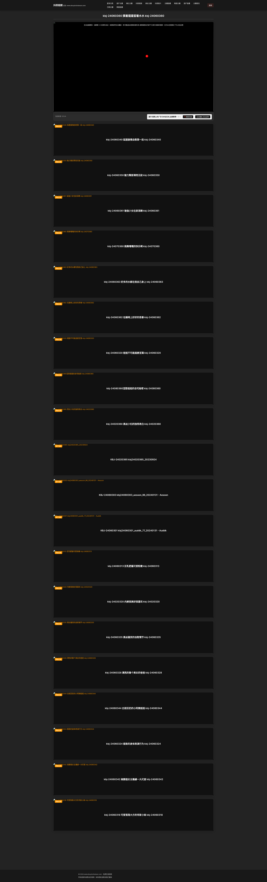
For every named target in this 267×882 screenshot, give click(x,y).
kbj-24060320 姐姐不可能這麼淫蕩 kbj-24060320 (133, 353)
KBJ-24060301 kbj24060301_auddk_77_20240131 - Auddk (134, 530)
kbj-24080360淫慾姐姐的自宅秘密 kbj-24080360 (133, 388)
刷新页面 (189, 117)
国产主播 (120, 3)
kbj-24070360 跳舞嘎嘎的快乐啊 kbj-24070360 (133, 246)
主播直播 (168, 3)
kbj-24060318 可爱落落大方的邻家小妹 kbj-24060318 (133, 814)
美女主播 (148, 3)
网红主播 (129, 3)
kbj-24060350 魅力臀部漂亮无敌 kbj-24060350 (133, 175)
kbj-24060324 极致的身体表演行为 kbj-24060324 (133, 743)
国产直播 (187, 3)
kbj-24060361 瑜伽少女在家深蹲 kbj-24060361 (133, 210)
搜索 (210, 5)
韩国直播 (120, 7)
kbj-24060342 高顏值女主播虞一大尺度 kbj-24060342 (133, 779)
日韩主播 (110, 7)
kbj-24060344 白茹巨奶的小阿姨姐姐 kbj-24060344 (133, 708)
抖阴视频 (58, 5)
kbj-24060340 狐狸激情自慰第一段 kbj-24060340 (133, 139)
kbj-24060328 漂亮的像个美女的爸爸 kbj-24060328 (133, 672)
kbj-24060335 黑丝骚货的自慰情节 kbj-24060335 (133, 637)
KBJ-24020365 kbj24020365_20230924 (133, 459)
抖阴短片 (158, 3)
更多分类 (110, 3)
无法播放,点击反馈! (202, 117)
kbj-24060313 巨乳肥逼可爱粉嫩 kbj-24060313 (133, 566)
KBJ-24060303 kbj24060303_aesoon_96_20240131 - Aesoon (133, 495)
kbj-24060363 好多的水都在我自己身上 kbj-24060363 (133, 281)
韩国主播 (177, 3)
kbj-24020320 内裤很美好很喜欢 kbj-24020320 (133, 601)
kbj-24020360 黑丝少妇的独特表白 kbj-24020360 (133, 424)
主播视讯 (196, 3)
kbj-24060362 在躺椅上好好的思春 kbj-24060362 (133, 317)
